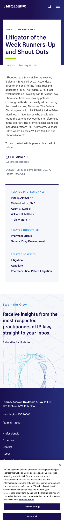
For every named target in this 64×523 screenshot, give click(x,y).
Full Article (18, 157)
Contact (7, 447)
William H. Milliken (22, 214)
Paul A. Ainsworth (22, 198)
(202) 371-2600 (11, 422)
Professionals (11, 433)
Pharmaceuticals (21, 236)
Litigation (17, 260)
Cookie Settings (32, 507)
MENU (58, 6)
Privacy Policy (26, 500)
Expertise (8, 440)
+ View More (19, 220)
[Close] (60, 464)
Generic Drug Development (28, 241)
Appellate (17, 266)
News (9, 30)
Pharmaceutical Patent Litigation (31, 271)
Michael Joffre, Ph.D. (23, 203)
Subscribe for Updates (17, 342)
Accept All (32, 516)
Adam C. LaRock (21, 209)
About (6, 454)
